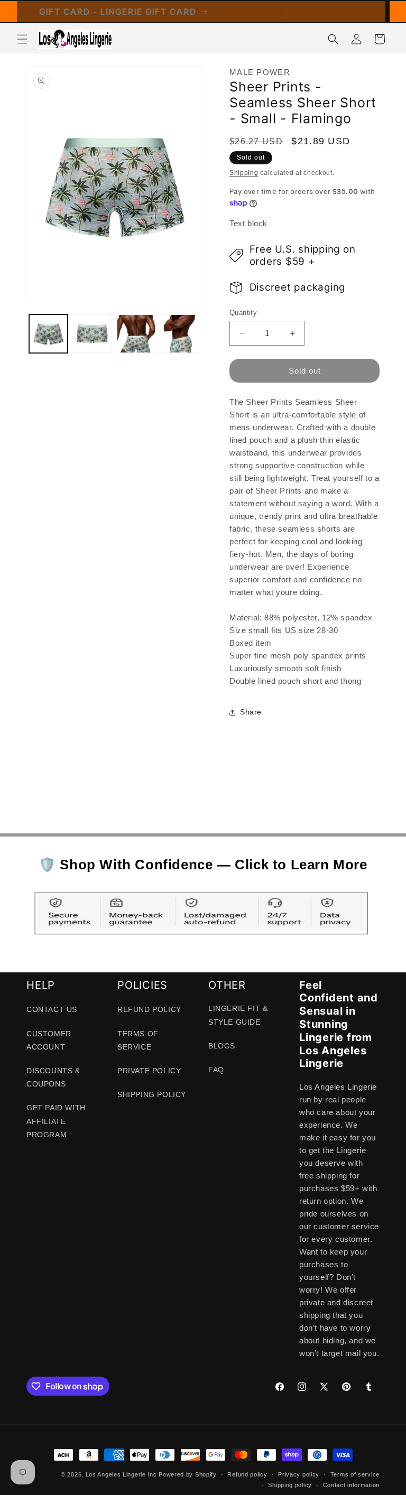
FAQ (216, 1069)
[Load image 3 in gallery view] (136, 333)
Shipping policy (290, 1485)
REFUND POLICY (149, 1009)
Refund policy (247, 1474)
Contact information (351, 1485)
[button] (22, 39)
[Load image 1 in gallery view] (48, 333)
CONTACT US (51, 1009)
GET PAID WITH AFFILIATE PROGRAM (56, 1120)
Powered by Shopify (188, 1474)
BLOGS (221, 1046)
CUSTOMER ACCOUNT (48, 1040)
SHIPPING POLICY (151, 1094)
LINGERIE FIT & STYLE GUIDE (237, 1015)
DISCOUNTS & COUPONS (53, 1077)
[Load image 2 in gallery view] (92, 333)
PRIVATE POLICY (149, 1070)
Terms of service (355, 1474)
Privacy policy (298, 1474)
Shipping (244, 173)
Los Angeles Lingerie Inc (121, 1474)
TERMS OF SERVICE (138, 1040)
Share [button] (251, 712)
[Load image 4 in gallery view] (180, 333)
